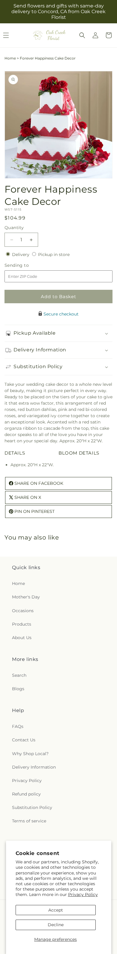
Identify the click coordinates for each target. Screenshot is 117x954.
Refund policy (26, 794)
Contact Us (23, 740)
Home (10, 58)
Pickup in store (54, 254)
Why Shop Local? (30, 753)
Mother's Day (26, 597)
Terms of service (29, 821)
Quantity (14, 227)
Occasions (23, 610)
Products (21, 624)
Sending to (25, 265)
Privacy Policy (83, 894)
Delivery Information (34, 767)
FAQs (17, 726)
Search (19, 675)
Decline (56, 924)
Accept (55, 910)
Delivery (21, 254)
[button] (82, 35)
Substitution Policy (32, 807)
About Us (22, 637)
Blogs (18, 688)
